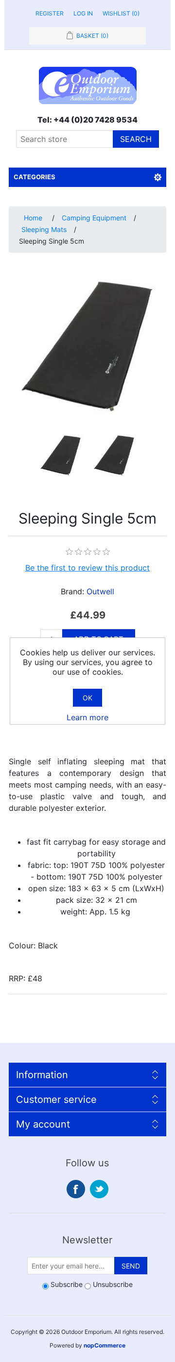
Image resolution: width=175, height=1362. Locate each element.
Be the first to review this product (87, 568)
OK (87, 698)
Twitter (99, 1189)
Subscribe (67, 1284)
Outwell (100, 591)
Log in (83, 13)
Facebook (76, 1189)
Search (136, 139)
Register (49, 13)
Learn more (87, 717)
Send (131, 1266)
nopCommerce (104, 1345)
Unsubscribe (113, 1284)
